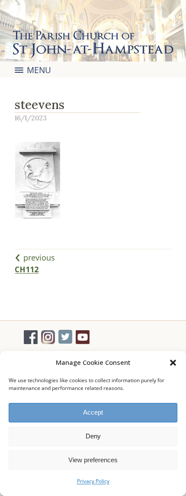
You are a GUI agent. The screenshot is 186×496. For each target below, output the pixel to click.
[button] (173, 362)
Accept (93, 412)
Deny (93, 436)
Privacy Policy (93, 481)
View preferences (93, 460)
